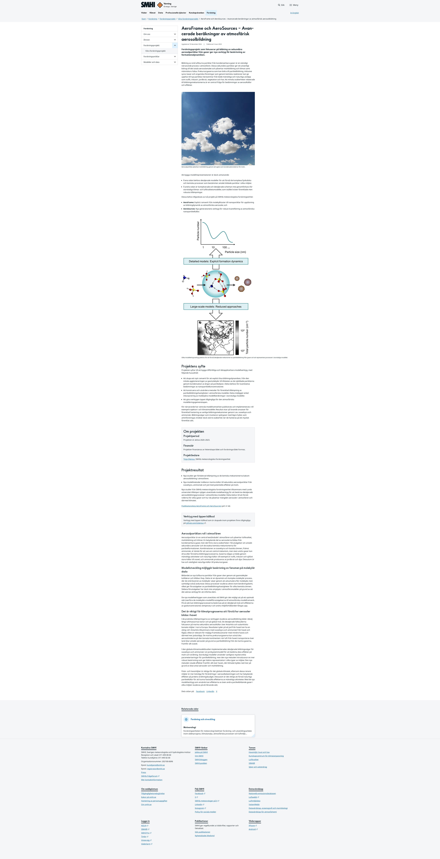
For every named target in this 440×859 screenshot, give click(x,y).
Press (143, 772)
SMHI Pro (157, 833)
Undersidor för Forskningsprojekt (175, 45)
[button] (281, 5)
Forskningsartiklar (152, 56)
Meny (295, 5)
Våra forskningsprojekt (188, 19)
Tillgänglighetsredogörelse (153, 793)
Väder (144, 12)
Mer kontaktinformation (151, 779)
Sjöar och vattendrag (258, 767)
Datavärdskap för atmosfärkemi (263, 812)
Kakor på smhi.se (148, 797)
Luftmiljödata (254, 801)
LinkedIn (210, 691)
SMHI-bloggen (201, 759)
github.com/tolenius (196, 523)
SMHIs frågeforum (161, 776)
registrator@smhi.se (156, 768)
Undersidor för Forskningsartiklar (175, 56)
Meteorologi (189, 727)
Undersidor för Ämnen (175, 40)
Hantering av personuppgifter (154, 801)
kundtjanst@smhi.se (156, 765)
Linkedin (211, 804)
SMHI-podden (201, 763)
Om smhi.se (146, 804)
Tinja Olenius (189, 459)
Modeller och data (151, 62)
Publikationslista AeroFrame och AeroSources (201, 506)
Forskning (211, 12)
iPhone (264, 825)
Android (264, 829)
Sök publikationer (202, 832)
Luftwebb (265, 797)
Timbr (156, 836)
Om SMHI (199, 756)
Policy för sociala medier (205, 812)
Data (160, 12)
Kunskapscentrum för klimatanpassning (266, 756)
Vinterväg (157, 840)
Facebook (200, 691)
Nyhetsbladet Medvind (204, 835)
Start (144, 19)
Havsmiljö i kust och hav (259, 752)
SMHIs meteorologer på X (218, 800)
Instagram (211, 808)
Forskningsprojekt (168, 19)
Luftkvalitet (253, 759)
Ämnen (147, 39)
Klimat (152, 12)
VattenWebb (254, 804)
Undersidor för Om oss (175, 34)
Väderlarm (158, 844)
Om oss (147, 34)
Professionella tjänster (176, 12)
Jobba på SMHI (201, 752)
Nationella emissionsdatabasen (262, 793)
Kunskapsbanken (196, 12)
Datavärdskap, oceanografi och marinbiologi (268, 808)
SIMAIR (252, 763)
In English (294, 13)
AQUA (156, 825)
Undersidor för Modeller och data (175, 62)
